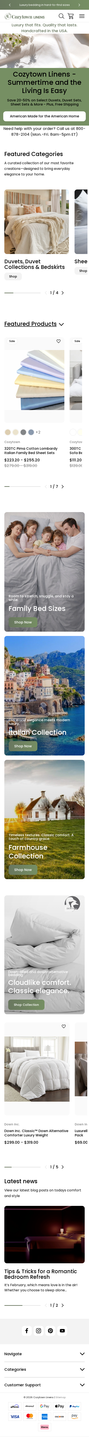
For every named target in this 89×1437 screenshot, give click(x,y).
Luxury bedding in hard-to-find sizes (44, 5)
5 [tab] (27, 486)
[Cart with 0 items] (70, 16)
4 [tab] (22, 486)
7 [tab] (38, 486)
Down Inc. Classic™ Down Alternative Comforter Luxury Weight (36, 1133)
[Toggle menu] (82, 16)
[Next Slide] (62, 293)
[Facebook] (27, 1331)
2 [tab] (12, 486)
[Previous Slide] (45, 293)
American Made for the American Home (44, 116)
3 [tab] (17, 486)
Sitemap (61, 1397)
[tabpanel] (37, 234)
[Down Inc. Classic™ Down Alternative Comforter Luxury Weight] (37, 1068)
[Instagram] (39, 1331)
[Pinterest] (50, 1331)
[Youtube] (62, 1331)
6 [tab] (32, 486)
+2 (37, 432)
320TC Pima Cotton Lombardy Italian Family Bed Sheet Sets (30, 450)
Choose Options (34, 414)
